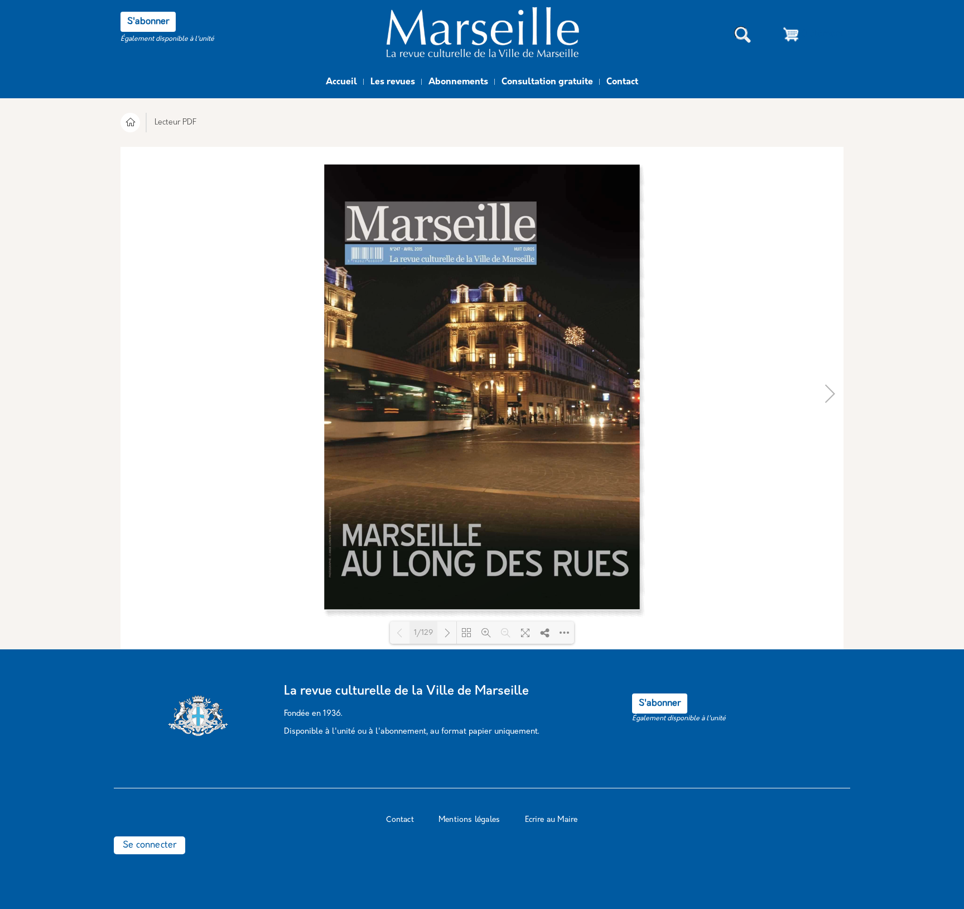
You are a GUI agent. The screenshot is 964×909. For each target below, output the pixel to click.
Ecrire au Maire (551, 820)
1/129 (423, 633)
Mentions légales (469, 820)
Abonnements (458, 82)
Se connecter (149, 845)
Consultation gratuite (547, 82)
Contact (622, 82)
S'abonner (148, 21)
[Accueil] (482, 35)
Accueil (341, 82)
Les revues (392, 82)
